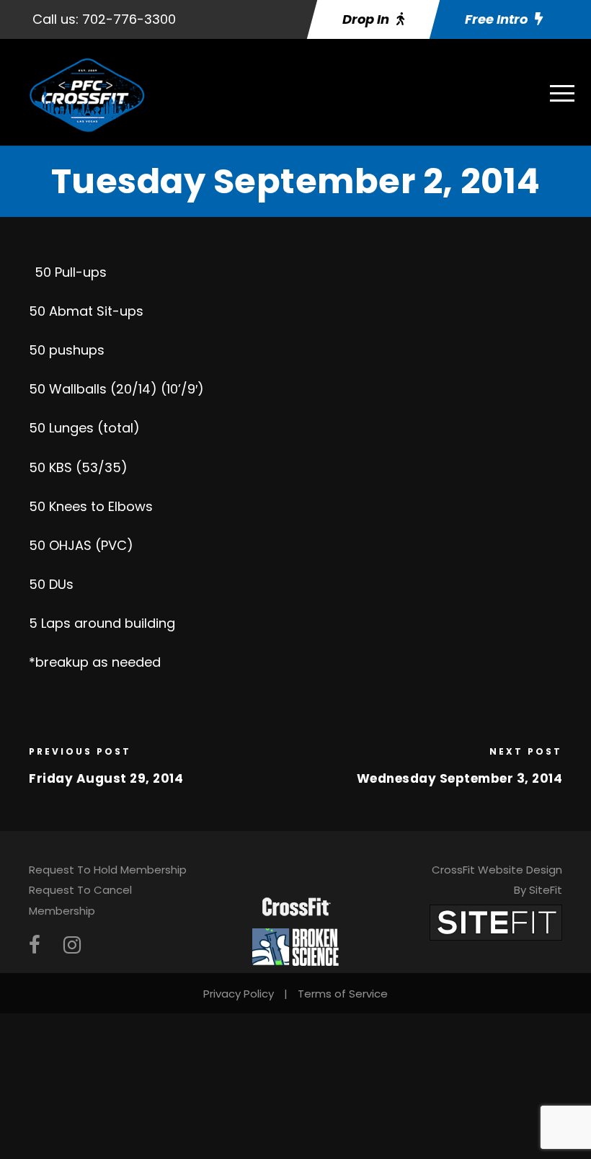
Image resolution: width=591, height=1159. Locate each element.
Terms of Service (343, 993)
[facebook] (34, 945)
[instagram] (72, 945)
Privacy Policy (238, 993)
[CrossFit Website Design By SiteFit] (496, 921)
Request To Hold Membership (108, 869)
